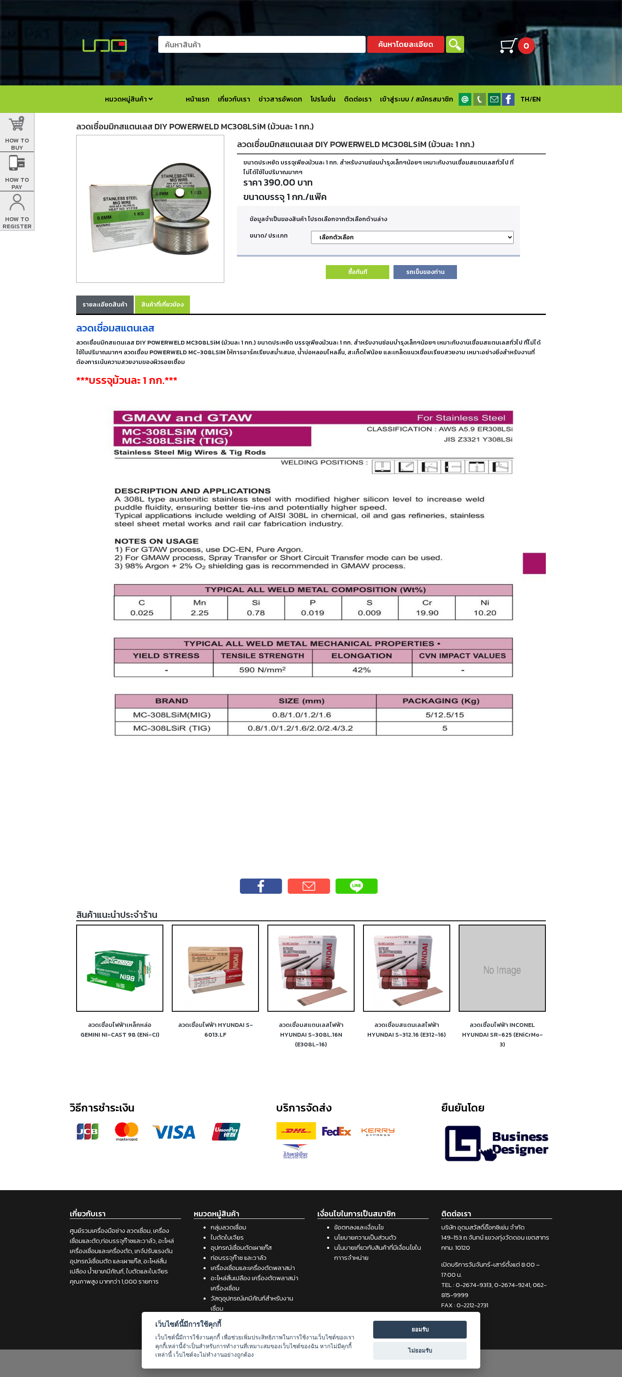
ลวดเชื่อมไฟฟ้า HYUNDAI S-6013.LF (215, 1029)
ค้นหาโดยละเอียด (405, 44)
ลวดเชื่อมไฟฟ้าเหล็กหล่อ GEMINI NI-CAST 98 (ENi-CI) (120, 1029)
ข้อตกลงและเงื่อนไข (359, 1227)
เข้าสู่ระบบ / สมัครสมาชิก (416, 99)
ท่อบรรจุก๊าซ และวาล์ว (239, 1257)
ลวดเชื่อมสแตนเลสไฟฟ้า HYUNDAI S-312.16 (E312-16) (406, 1029)
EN (536, 99)
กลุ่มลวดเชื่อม (228, 1227)
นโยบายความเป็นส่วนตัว (365, 1237)
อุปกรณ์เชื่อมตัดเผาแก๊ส (241, 1247)
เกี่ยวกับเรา (234, 99)
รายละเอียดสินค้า (105, 304)
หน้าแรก (197, 99)
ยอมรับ (420, 1329)
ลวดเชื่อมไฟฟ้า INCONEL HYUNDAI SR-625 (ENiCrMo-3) (502, 1034)
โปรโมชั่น (323, 99)
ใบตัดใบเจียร (227, 1237)
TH (524, 99)
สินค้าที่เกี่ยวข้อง (162, 304)
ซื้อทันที (357, 271)
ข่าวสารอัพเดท (280, 99)
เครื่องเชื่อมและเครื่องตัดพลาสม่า (253, 1268)
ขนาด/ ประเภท (269, 235)
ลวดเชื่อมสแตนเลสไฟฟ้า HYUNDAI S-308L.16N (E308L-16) (311, 1034)
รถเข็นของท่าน (425, 271)
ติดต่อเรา (358, 99)
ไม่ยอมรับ (420, 1350)
